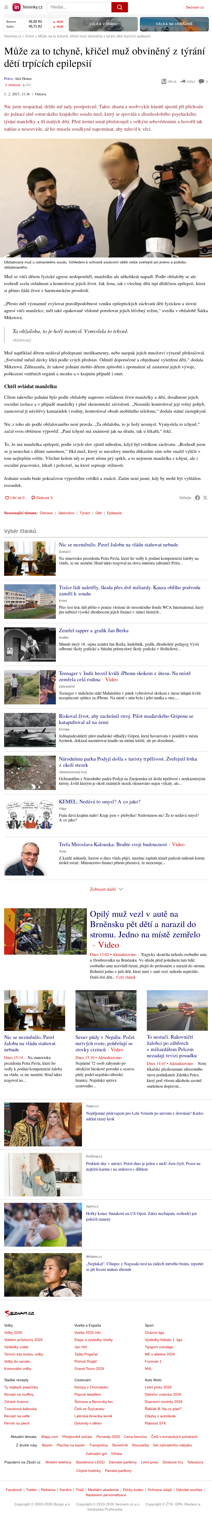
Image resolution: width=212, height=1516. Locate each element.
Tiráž (80, 1490)
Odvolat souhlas (189, 1490)
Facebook (14, 1490)
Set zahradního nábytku (172, 1445)
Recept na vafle (17, 1416)
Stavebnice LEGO (90, 1462)
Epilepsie (114, 513)
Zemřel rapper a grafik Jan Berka (93, 630)
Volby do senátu (17, 1361)
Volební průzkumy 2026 (23, 1340)
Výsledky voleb (16, 1347)
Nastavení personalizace (106, 1495)
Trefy (62, 851)
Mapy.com (49, 1437)
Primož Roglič (85, 1361)
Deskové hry (173, 1462)
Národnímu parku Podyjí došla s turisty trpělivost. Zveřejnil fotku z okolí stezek (128, 761)
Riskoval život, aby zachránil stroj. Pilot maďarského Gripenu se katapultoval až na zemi (126, 719)
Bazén (47, 1445)
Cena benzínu (135, 1437)
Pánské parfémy (118, 1471)
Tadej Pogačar (86, 1354)
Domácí (64, 552)
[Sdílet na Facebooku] (197, 497)
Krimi (63, 601)
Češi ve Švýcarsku (89, 1409)
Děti (98, 513)
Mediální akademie (103, 1490)
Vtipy (62, 809)
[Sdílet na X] (205, 497)
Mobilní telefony (58, 1462)
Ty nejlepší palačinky (21, 1387)
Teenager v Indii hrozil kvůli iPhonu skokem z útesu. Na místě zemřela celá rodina (125, 676)
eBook (172, 81)
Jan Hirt (80, 1347)
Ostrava (46, 513)
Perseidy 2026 (108, 1437)
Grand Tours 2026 (89, 1369)
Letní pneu (149, 1462)
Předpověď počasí (77, 1437)
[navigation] (6, 7)
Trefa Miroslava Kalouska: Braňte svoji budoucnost (113, 844)
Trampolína (98, 1445)
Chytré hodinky (88, 1471)
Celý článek (126, 977)
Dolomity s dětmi (88, 1423)
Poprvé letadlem (87, 1394)
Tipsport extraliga (159, 1347)
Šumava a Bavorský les (93, 1402)
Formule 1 (153, 1361)
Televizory (195, 1462)
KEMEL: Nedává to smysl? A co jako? (99, 801)
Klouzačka (140, 1445)
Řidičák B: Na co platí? (163, 1409)
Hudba (64, 637)
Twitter (31, 1490)
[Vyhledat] (119, 7)
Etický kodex (133, 1490)
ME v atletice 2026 (160, 1354)
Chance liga (154, 1332)
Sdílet (191, 81)
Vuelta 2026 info (87, 1332)
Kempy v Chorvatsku (91, 1387)
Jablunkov (66, 513)
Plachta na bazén (71, 1445)
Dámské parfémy (123, 1462)
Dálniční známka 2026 (163, 1394)
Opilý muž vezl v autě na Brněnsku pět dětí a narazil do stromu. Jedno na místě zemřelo (145, 923)
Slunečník (120, 1445)
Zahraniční (66, 686)
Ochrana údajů (160, 1490)
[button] (106, 198)
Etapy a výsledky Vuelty (93, 1340)
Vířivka (116, 1454)
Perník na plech (17, 1423)
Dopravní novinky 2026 (164, 1402)
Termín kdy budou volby (23, 1354)
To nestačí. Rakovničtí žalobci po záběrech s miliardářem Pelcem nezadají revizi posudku (172, 1046)
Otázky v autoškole (160, 1416)
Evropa (64, 729)
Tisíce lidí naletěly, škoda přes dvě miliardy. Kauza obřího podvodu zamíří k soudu (129, 590)
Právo (8, 78)
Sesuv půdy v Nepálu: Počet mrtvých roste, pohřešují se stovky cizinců (105, 1043)
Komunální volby (17, 1369)
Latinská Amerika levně (93, 1416)
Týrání (85, 513)
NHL (148, 1369)
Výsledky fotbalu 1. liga (163, 1340)
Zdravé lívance (16, 1402)
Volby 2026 (13, 1332)
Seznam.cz (195, 7)
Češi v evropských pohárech (174, 1437)
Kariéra (66, 1490)
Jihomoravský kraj (73, 772)
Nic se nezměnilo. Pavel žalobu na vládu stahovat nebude (118, 544)
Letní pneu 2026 (158, 1387)
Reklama (48, 1490)
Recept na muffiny (19, 1394)
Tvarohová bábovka (20, 1409)
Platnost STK (155, 1423)
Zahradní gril (96, 1454)
